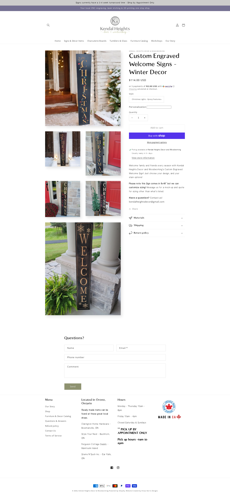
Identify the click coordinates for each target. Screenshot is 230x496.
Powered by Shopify (117, 491)
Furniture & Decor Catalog (58, 416)
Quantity (133, 112)
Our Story (50, 406)
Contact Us (50, 430)
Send (73, 386)
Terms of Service (53, 435)
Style (131, 94)
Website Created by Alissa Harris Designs (142, 491)
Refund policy (52, 426)
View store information (143, 157)
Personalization (137, 106)
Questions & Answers (55, 421)
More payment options (157, 142)
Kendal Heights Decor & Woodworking (93, 491)
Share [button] (135, 208)
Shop (47, 411)
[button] (48, 25)
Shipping (133, 89)
